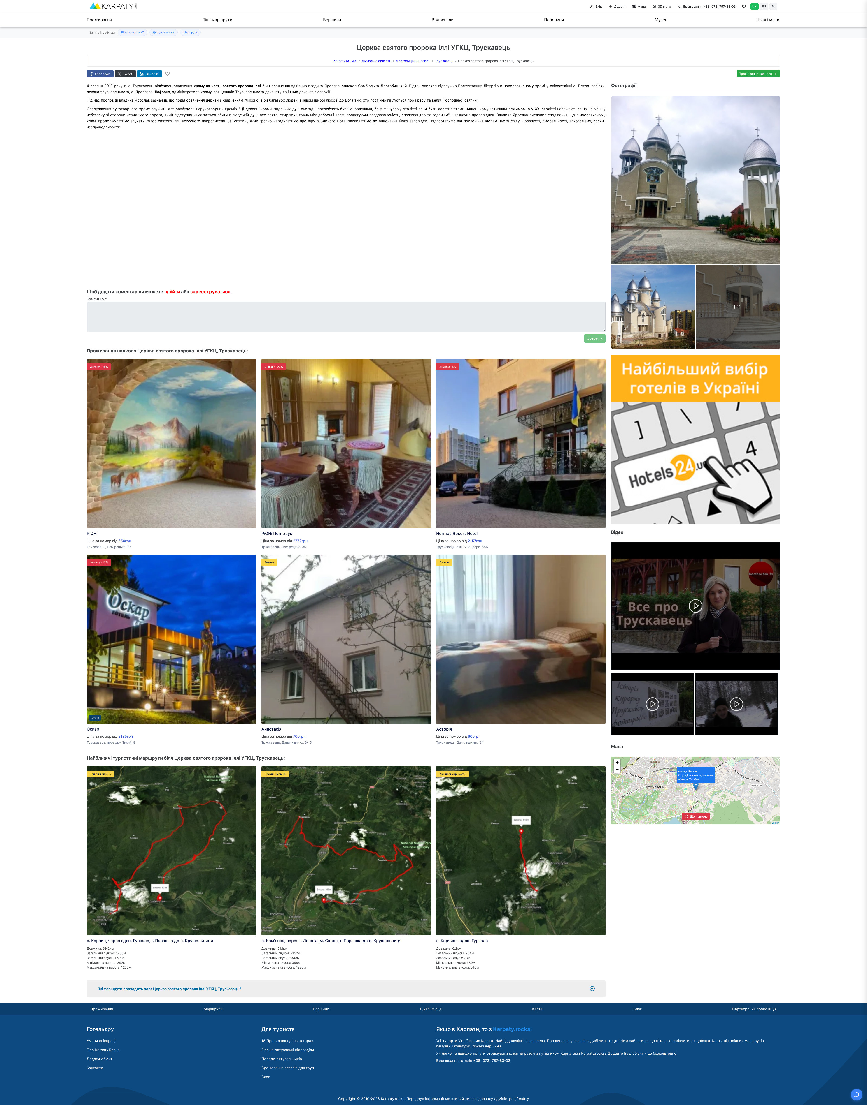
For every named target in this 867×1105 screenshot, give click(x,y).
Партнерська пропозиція (754, 1009)
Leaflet (775, 822)
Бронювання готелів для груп (287, 1068)
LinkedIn (151, 74)
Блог (637, 1009)
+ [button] (617, 762)
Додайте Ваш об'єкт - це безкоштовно (642, 1053)
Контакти (95, 1068)
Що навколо (698, 816)
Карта (537, 1009)
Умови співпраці (101, 1040)
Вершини (332, 19)
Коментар (97, 299)
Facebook (102, 74)
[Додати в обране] (167, 73)
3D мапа (664, 6)
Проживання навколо (756, 74)
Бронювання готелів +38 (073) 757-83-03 (473, 1060)
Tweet (127, 74)
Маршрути (190, 32)
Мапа (641, 6)
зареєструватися (210, 291)
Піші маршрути (217, 19)
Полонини (554, 19)
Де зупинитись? (163, 32)
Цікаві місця (768, 19)
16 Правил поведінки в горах (287, 1040)
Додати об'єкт (99, 1058)
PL (773, 6)
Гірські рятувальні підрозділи (287, 1049)
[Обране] (744, 7)
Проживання (99, 19)
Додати (619, 6)
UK (754, 6)
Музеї (660, 19)
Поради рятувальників (281, 1058)
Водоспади (443, 19)
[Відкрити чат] (856, 1094)
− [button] (617, 769)
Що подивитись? (132, 32)
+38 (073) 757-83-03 (709, 6)
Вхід (598, 6)
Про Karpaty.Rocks (103, 1049)
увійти (173, 291)
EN (764, 6)
